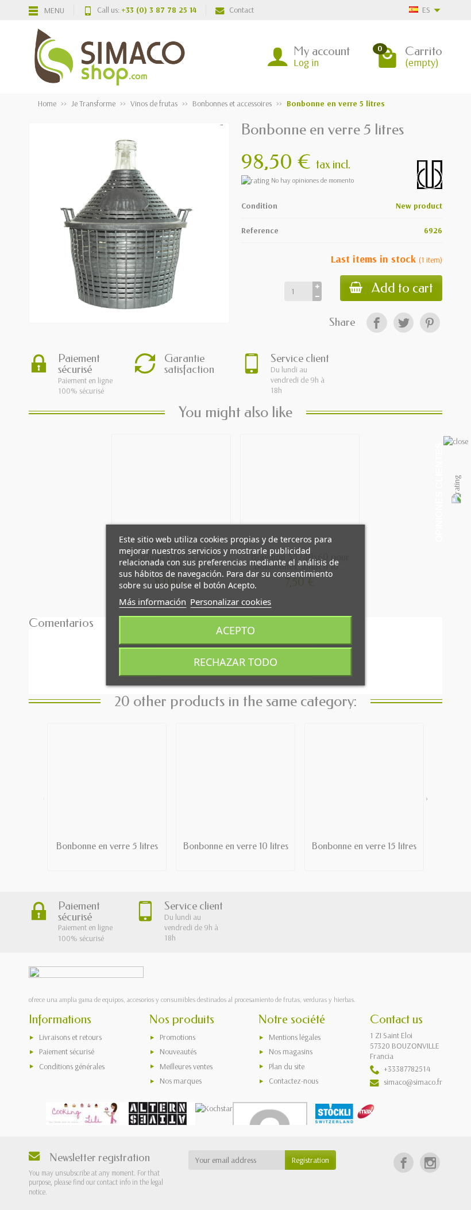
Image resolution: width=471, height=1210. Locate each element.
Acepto (235, 630)
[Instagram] (430, 1163)
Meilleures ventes (186, 1066)
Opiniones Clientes (439, 492)
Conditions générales (72, 1066)
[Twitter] (403, 323)
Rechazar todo (235, 662)
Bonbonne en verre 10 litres (235, 846)
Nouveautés (178, 1051)
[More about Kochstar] (214, 1107)
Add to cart (402, 288)
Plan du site (286, 1066)
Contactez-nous (293, 1081)
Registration (310, 1160)
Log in (306, 62)
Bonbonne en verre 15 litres (364, 846)
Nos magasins (290, 1051)
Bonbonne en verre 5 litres (107, 846)
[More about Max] (344, 1113)
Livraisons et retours (70, 1037)
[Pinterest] (430, 323)
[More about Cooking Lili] (83, 1113)
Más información (152, 601)
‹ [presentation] (44, 798)
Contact (241, 10)
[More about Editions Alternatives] (158, 1113)
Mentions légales (295, 1037)
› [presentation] (427, 798)
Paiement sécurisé (66, 1051)
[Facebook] (376, 323)
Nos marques (181, 1081)
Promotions (177, 1037)
